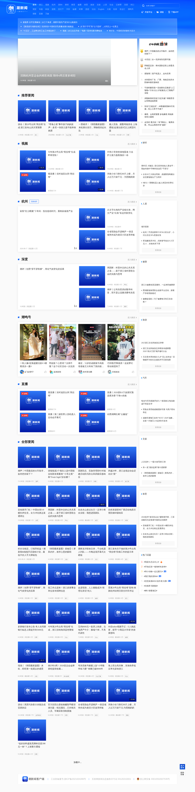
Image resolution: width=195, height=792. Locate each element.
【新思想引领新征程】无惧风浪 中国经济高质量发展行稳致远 (48, 26)
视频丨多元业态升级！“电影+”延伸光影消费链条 (82, 31)
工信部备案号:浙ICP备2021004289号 (68, 779)
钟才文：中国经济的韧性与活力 (122, 31)
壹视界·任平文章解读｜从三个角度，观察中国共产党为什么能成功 (50, 22)
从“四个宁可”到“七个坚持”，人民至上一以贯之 (99, 26)
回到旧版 (182, 773)
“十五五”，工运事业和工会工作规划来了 (39, 31)
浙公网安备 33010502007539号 (155, 779)
